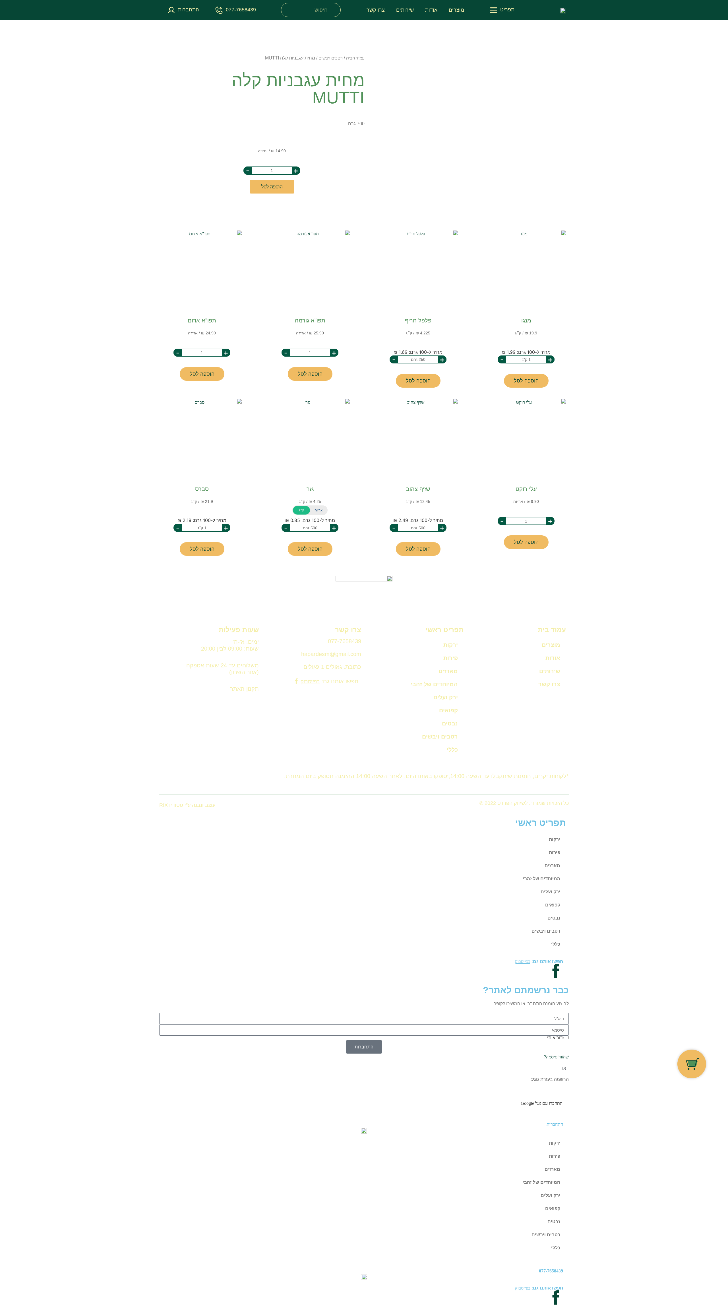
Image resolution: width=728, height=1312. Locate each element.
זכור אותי (556, 1038)
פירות (450, 658)
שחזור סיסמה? (556, 1056)
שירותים (405, 10)
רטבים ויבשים (330, 57)
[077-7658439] (219, 10)
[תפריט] (493, 10)
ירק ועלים (445, 697)
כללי (452, 750)
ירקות (450, 645)
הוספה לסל (272, 187)
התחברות (188, 10)
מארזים (448, 671)
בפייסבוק (310, 681)
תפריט (507, 10)
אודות (431, 10)
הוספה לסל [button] (526, 381)
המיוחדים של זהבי (434, 684)
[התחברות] (171, 10)
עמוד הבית (355, 57)
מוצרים (456, 10)
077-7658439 (241, 10)
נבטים (450, 723)
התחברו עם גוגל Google (541, 1103)
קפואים (448, 710)
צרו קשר (376, 10)
